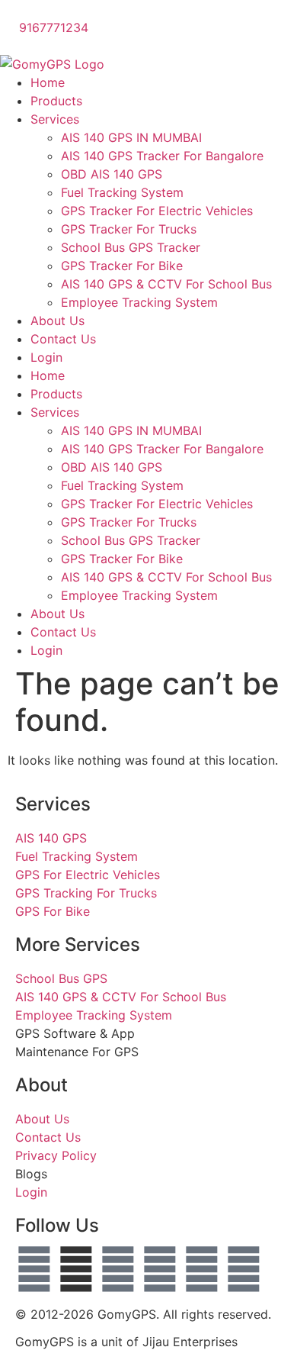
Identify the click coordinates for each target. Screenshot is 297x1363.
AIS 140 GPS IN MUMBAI (131, 137)
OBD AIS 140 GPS (111, 174)
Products (56, 100)
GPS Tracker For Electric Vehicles (157, 210)
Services (54, 119)
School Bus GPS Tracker (130, 247)
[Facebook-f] (34, 1269)
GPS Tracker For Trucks (128, 229)
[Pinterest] (244, 1269)
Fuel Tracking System (122, 192)
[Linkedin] (202, 1269)
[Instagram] (160, 1269)
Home (47, 82)
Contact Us (63, 338)
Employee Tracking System (139, 302)
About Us (57, 320)
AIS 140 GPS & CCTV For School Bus (166, 284)
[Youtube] (118, 1269)
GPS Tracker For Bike (122, 265)
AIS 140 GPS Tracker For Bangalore (162, 155)
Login (46, 357)
